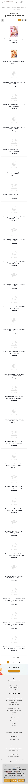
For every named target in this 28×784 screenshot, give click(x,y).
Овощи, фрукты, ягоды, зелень (14, 698)
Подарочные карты (14, 683)
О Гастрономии (14, 678)
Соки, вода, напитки (14, 717)
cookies (17, 766)
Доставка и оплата (14, 687)
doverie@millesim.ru (14, 750)
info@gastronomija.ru (14, 745)
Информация (14, 720)
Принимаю (21, 780)
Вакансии (14, 730)
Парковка (14, 725)
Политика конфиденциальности (14, 732)
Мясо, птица (14, 702)
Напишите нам (14, 671)
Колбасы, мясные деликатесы (14, 700)
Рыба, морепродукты (14, 704)
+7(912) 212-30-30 (14, 739)
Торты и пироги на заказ (14, 708)
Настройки (7, 780)
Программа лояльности (14, 680)
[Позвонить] (17, 2)
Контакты (14, 723)
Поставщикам (14, 727)
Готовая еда (14, 696)
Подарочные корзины (14, 685)
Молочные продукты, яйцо (14, 710)
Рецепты (14, 689)
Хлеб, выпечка (14, 714)
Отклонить (14, 780)
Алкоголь (14, 712)
